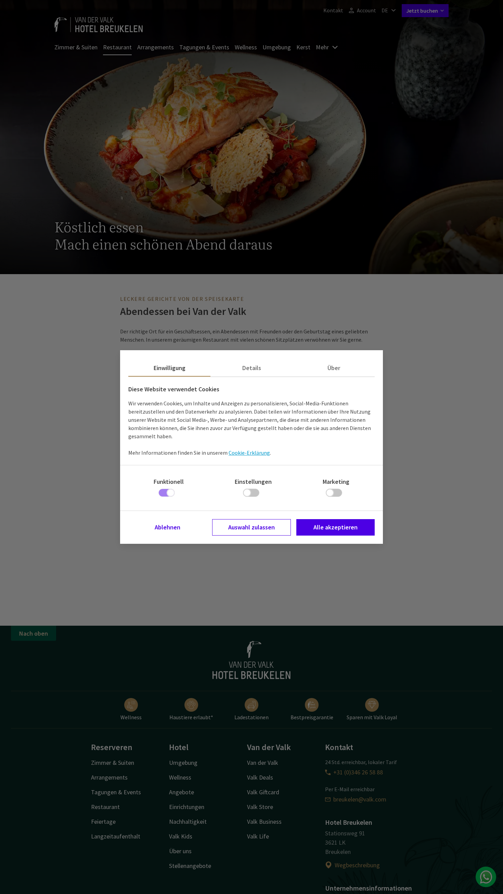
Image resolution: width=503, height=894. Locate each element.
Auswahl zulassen (251, 527)
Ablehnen (167, 527)
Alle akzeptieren (335, 527)
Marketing (336, 482)
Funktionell (169, 482)
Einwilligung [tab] (169, 368)
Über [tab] (333, 368)
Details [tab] (251, 368)
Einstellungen (253, 482)
